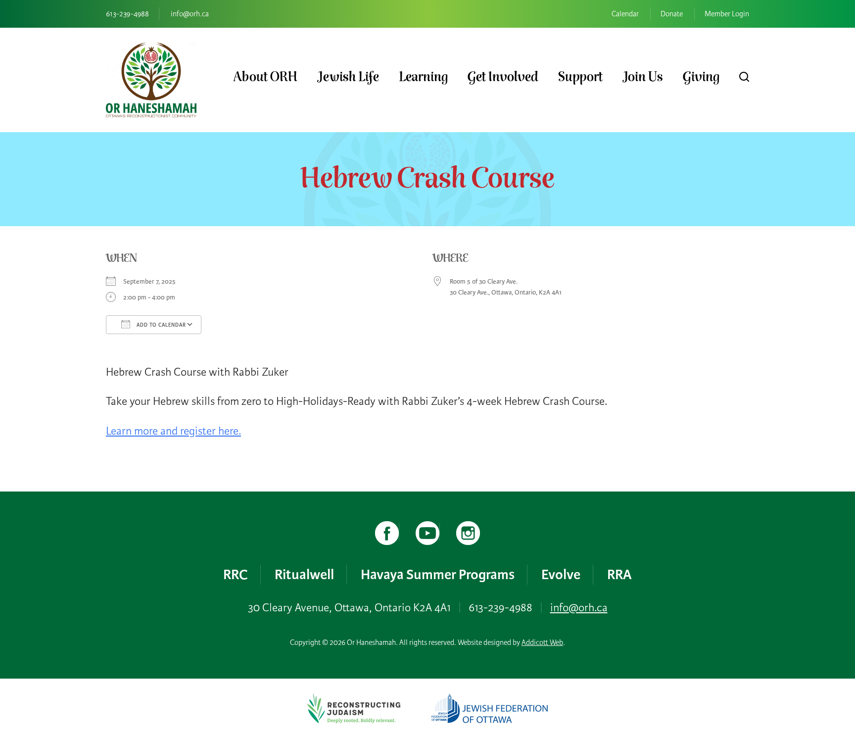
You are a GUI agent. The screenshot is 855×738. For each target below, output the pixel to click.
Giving (701, 77)
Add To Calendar (160, 325)
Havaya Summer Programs (438, 574)
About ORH (265, 77)
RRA (619, 574)
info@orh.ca (190, 13)
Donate (672, 13)
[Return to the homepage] (151, 80)
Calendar (625, 13)
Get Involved (503, 77)
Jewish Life (348, 77)
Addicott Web (542, 642)
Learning (423, 77)
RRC (235, 574)
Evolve (560, 574)
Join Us (642, 77)
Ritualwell (304, 574)
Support (580, 77)
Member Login (727, 13)
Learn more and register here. (173, 431)
